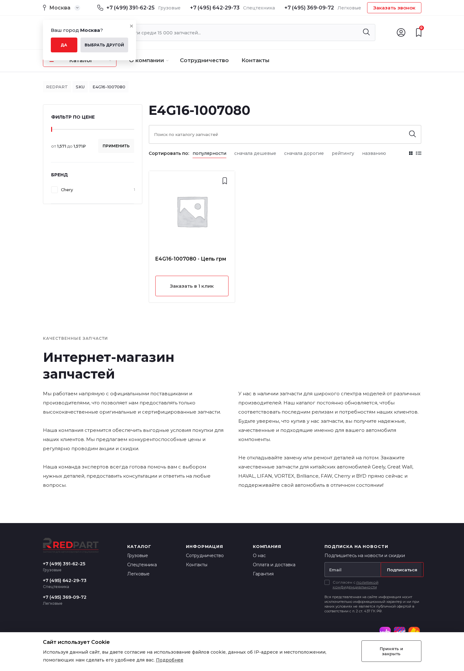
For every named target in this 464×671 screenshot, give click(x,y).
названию (374, 153)
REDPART (57, 86)
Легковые (138, 574)
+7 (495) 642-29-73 (215, 8)
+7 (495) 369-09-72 (309, 8)
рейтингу (343, 153)
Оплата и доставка (274, 565)
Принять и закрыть (391, 651)
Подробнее (169, 660)
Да (64, 45)
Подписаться (402, 569)
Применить (116, 146)
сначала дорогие (304, 153)
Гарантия (263, 574)
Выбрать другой (104, 45)
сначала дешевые (255, 153)
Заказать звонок (394, 8)
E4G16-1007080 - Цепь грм (190, 259)
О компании (146, 60)
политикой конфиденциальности (355, 584)
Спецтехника (142, 565)
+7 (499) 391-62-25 (130, 8)
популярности (209, 153)
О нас (259, 555)
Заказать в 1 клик (192, 286)
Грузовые (137, 555)
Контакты (255, 60)
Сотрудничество (204, 60)
